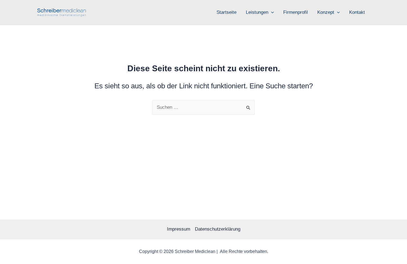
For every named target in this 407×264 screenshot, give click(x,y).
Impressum (178, 229)
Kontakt (357, 12)
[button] (271, 12)
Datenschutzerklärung (217, 229)
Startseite (226, 12)
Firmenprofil (295, 12)
